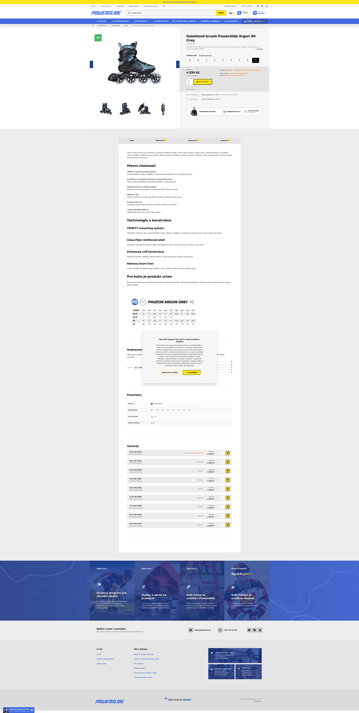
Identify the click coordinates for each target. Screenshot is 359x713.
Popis (131, 140)
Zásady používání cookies (143, 677)
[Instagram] (258, 6)
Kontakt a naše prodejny (150, 6)
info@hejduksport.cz (230, 6)
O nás (99, 654)
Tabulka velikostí (134, 6)
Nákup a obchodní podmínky (144, 654)
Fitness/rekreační (115, 25)
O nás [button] (93, 6)
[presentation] (91, 64)
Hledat (221, 13)
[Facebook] (262, 6)
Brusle (126, 25)
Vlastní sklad (101, 664)
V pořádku (192, 372)
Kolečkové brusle (102, 25)
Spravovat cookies (170, 372)
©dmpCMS (257, 701)
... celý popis (258, 49)
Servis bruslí (120, 6)
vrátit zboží (210, 99)
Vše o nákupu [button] (106, 6)
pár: (189, 80)
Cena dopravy (139, 664)
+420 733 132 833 (246, 6)
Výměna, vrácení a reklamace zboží (146, 659)
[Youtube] (267, 6)
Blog (164, 6)
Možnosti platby (139, 668)
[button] (121, 21)
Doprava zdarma (206, 94)
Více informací (188, 365)
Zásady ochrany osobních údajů (145, 673)
